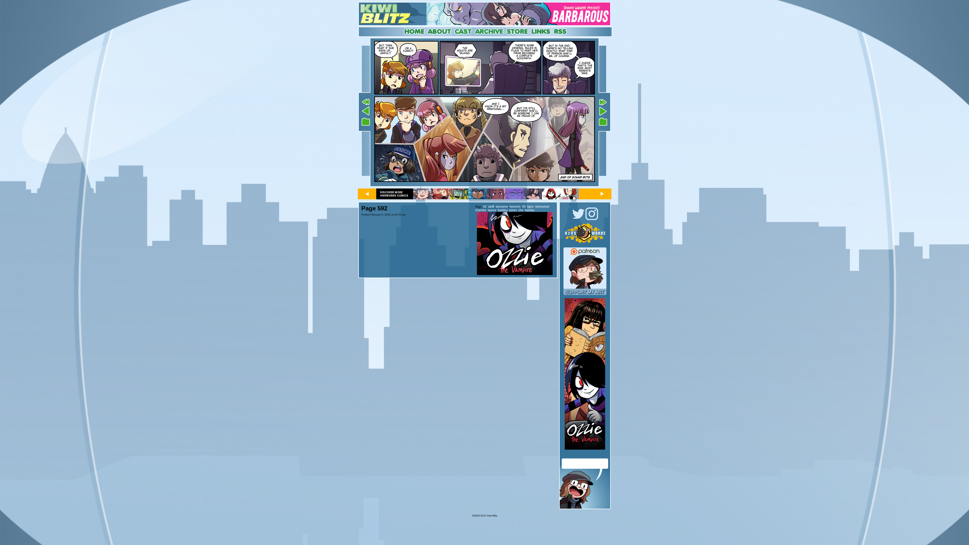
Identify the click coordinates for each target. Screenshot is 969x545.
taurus (492, 210)
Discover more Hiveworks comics (394, 194)
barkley (503, 210)
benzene (502, 206)
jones (513, 210)
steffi (491, 206)
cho (520, 210)
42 (485, 206)
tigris (530, 206)
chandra (480, 210)
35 (524, 206)
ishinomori (542, 206)
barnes (529, 210)
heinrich (515, 206)
